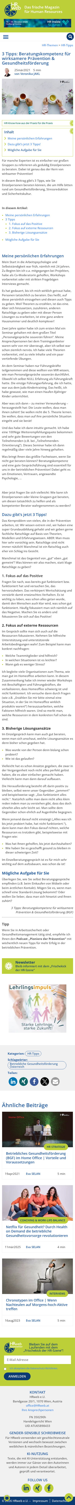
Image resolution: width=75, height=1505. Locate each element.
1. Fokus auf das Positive (25, 224)
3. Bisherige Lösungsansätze (28, 232)
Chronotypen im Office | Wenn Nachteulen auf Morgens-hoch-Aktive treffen (37, 1304)
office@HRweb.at (37, 1405)
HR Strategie (56, 1147)
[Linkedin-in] (26, 1488)
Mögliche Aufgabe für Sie (25, 150)
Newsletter (25, 962)
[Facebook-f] (48, 1488)
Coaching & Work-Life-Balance (42, 1220)
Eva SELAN (33, 1174)
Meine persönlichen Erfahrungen (30, 138)
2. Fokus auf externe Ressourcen (31, 228)
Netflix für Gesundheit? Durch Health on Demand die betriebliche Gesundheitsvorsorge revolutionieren (37, 1231)
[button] (13, 1081)
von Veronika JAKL (27, 74)
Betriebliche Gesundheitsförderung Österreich (34, 1065)
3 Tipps (10, 219)
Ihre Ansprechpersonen (37, 1410)
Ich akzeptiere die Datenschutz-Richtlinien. (34, 1368)
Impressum (40, 1501)
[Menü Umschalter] (6, 37)
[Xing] (37, 1488)
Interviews (57, 1293)
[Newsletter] (8, 966)
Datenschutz (60, 1501)
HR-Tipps (67, 45)
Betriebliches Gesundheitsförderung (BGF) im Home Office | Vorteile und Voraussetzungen (36, 1157)
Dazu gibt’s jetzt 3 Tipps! (24, 144)
